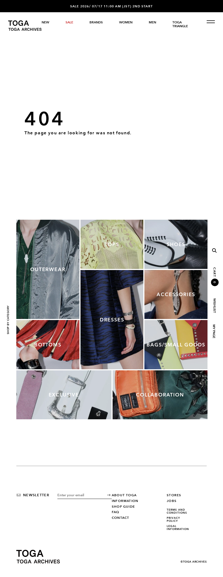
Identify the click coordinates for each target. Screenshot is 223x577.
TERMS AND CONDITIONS (177, 511)
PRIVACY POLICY (173, 519)
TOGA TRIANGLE (180, 24)
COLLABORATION (160, 395)
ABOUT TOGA (124, 495)
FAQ (115, 512)
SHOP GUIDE (123, 506)
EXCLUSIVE (64, 395)
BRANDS (96, 22)
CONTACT (120, 518)
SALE (69, 22)
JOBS (171, 501)
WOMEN (125, 22)
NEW (45, 22)
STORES (174, 495)
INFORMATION (125, 501)
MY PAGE (214, 331)
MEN (152, 22)
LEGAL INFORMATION (178, 528)
